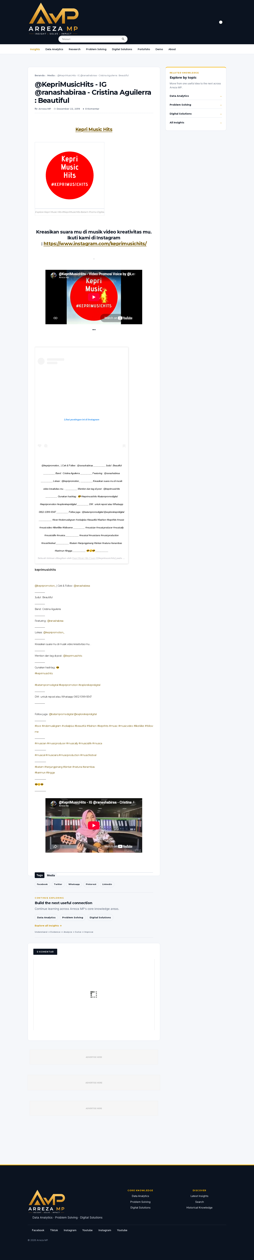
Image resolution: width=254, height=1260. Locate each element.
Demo (159, 49)
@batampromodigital (61, 714)
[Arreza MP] (53, 19)
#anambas (89, 766)
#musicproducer (56, 743)
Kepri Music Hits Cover (83, 558)
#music (113, 725)
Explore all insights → (48, 925)
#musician (40, 743)
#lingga (50, 772)
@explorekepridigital (85, 714)
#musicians (51, 755)
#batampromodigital (46, 685)
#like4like (139, 725)
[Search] (123, 39)
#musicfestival (88, 755)
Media (51, 75)
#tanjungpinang (53, 766)
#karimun (40, 772)
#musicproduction (69, 755)
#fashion (91, 725)
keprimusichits (45, 569)
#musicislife (85, 743)
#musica (97, 743)
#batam (39, 766)
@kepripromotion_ (45, 585)
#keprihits (102, 725)
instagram (70, 1230)
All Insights (177, 122)
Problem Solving (96, 49)
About (172, 49)
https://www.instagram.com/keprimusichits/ (95, 243)
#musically (72, 743)
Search (199, 1201)
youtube (87, 1230)
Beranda (40, 75)
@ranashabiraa (82, 585)
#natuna (77, 766)
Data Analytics (54, 49)
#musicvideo (125, 725)
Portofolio (144, 49)
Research (75, 49)
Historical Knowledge (199, 1207)
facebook (38, 1230)
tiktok (54, 1230)
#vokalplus (68, 725)
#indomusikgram (51, 725)
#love (38, 725)
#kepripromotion (68, 685)
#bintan (67, 766)
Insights (35, 49)
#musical (40, 755)
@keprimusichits (72, 655)
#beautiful (80, 725)
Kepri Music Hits (94, 129)
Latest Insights (199, 1196)
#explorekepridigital (89, 685)
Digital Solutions (122, 49)
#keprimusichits (44, 673)
